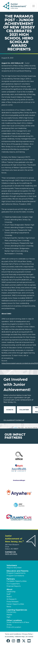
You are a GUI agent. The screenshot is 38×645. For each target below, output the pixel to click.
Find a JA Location (14, 627)
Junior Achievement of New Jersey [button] (18, 623)
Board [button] (9, 597)
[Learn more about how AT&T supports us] (19, 506)
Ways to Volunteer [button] (14, 568)
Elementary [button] (11, 612)
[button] (8, 641)
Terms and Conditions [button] (13, 634)
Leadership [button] (11, 592)
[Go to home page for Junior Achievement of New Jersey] (15, 6)
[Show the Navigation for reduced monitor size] (33, 6)
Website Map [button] (20, 636)
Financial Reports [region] (14, 586)
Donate (9, 410)
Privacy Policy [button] (27, 634)
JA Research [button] (12, 599)
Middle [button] (9, 615)
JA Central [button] (29, 636)
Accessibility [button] (9, 636)
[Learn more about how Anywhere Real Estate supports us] (19, 494)
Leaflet (15, 427)
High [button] (8, 617)
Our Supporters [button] (13, 584)
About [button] (9, 589)
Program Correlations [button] (15, 576)
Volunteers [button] (12, 565)
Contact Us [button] (10, 552)
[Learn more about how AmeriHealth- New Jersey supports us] (19, 469)
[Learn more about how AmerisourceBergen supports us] (19, 482)
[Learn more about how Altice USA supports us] (19, 457)
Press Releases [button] (12, 602)
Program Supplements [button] (16, 573)
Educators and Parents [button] (17, 571)
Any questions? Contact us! (14, 420)
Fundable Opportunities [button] (16, 581)
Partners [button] (11, 579)
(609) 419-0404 (11, 554)
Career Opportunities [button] (15, 604)
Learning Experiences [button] (17, 610)
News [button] (9, 607)
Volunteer (24, 410)
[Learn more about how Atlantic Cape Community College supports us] (19, 518)
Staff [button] (8, 594)
